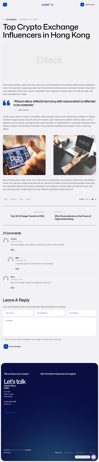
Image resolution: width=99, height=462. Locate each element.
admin (35, 19)
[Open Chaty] (93, 457)
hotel (6, 199)
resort (28, 199)
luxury (21, 199)
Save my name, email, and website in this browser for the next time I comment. (33, 339)
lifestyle (13, 199)
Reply (12, 250)
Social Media (11, 19)
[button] (88, 4)
